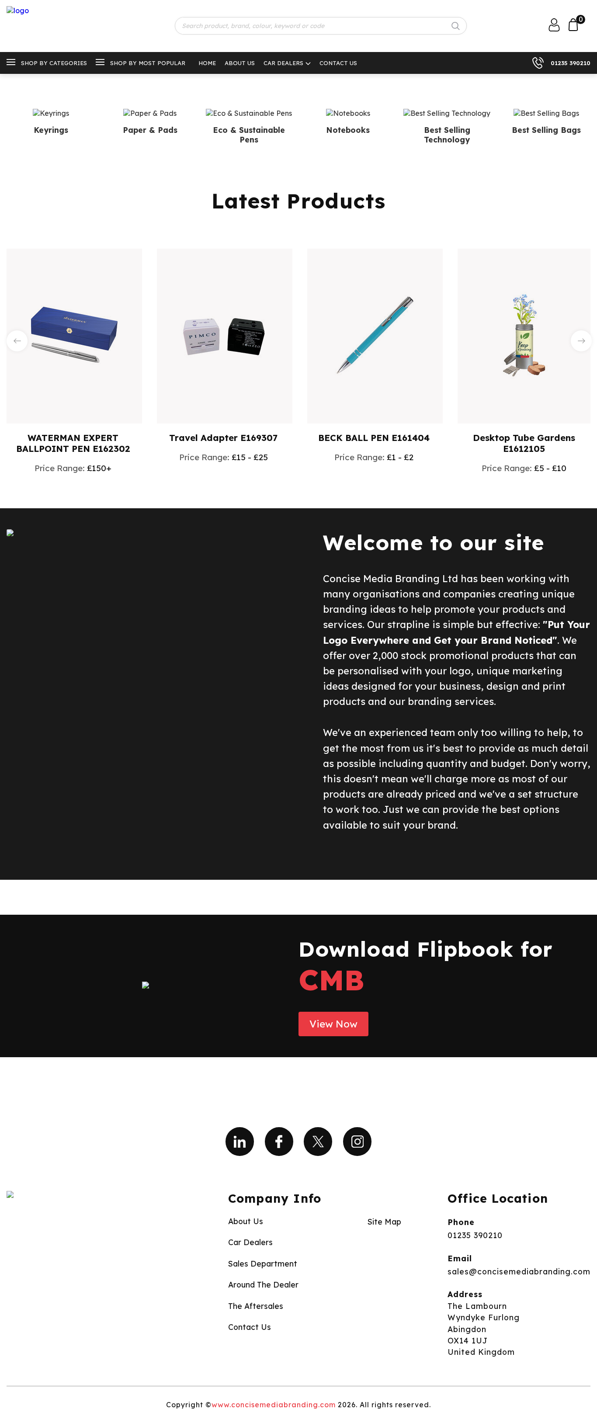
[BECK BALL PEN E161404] (375, 335)
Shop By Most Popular (147, 62)
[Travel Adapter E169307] (224, 335)
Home (207, 62)
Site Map (384, 1221)
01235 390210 (570, 62)
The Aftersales (255, 1306)
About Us (240, 62)
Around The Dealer (263, 1284)
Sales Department (262, 1263)
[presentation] (17, 340)
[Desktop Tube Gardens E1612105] (525, 335)
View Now (333, 1024)
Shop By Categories (54, 62)
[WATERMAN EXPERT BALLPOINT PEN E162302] (74, 335)
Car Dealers (283, 62)
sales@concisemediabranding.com (519, 1271)
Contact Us (338, 62)
